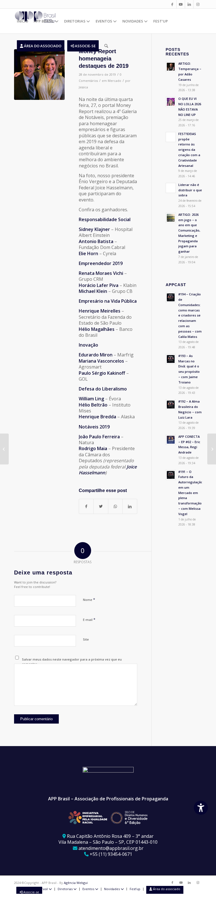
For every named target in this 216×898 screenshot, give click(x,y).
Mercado (114, 81)
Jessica (83, 87)
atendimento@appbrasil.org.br (110, 848)
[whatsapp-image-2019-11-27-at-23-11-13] (39, 74)
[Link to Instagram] (198, 4)
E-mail (89, 619)
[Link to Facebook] (172, 4)
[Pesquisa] (106, 45)
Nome (89, 599)
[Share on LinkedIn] (130, 506)
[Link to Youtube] (181, 4)
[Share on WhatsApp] (115, 506)
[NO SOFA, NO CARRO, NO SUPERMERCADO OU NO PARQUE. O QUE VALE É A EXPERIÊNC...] (211, 449)
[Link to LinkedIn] (189, 4)
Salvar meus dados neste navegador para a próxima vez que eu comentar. (72, 661)
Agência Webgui (76, 883)
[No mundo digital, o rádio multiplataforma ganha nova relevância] (4, 449)
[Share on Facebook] (86, 506)
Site (86, 639)
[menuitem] (22, 21)
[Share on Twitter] (101, 506)
